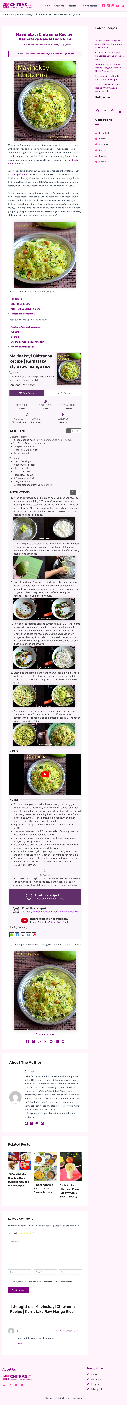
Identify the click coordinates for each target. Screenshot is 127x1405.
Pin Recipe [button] (65, 393)
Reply (20, 1343)
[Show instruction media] (73, 492)
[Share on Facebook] (17, 934)
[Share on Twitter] (23, 934)
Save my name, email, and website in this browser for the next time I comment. (41, 1282)
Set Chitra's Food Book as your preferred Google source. (49, 53)
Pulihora (15, 331)
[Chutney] (101, 144)
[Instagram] (108, 5)
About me (59, 5)
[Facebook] (103, 5)
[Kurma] (100, 150)
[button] (77, 6)
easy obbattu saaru (20, 303)
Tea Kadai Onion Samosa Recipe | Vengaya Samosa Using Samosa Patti (108, 67)
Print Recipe (28, 393)
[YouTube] (117, 5)
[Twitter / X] (45, 1041)
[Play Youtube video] (45, 774)
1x (69, 431)
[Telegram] (51, 1041)
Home (47, 5)
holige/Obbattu (21, 174)
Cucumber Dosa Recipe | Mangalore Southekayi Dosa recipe (109, 56)
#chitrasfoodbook (67, 911)
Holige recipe (17, 298)
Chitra (16, 372)
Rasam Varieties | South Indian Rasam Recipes (44, 1188)
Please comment (43, 898)
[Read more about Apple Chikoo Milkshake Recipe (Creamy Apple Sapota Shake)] (71, 1166)
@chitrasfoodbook (41, 911)
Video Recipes (90, 5)
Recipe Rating (13, 1233)
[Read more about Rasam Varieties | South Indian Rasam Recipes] (45, 1166)
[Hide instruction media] (78, 492)
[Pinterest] (113, 5)
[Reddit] (63, 1041)
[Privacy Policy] (96, 1389)
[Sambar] (101, 138)
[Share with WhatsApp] (11, 934)
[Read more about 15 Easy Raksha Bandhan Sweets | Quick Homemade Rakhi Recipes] (19, 1161)
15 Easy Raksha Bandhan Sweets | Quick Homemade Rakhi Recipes (108, 44)
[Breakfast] (102, 133)
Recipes (72, 5)
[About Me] (94, 1379)
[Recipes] (93, 1384)
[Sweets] (100, 161)
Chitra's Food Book (58, 922)
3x (78, 431)
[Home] (92, 1374)
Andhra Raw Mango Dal (22, 346)
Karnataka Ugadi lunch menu (25, 308)
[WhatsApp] (39, 1041)
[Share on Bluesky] (28, 934)
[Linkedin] (57, 1041)
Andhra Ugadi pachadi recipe (25, 327)
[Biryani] (100, 156)
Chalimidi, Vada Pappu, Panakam (27, 341)
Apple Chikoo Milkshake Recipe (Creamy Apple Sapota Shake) (107, 88)
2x (73, 431)
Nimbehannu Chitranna (23, 313)
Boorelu (15, 336)
